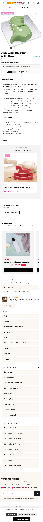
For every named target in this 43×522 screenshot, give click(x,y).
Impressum (8, 348)
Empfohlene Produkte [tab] (21, 150)
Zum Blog (7, 306)
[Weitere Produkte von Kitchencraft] (36, 56)
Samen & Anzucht (10, 410)
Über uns (7, 354)
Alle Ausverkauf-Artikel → (27, 226)
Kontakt (7, 321)
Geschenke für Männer (12, 466)
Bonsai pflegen (9, 399)
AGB (5, 337)
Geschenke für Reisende (13, 428)
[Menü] (4, 3)
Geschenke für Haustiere (13, 439)
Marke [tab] (4, 141)
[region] (21, 30)
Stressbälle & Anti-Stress (13, 383)
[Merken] (37, 13)
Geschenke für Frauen (12, 444)
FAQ (5, 316)
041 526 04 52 (9, 287)
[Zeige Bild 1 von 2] (11, 48)
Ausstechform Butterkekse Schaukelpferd (18, 187)
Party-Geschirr (9, 404)
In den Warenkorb (18, 270)
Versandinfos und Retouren (14, 327)
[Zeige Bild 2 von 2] (14, 48)
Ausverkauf (7, 223)
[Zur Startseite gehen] (16, 3)
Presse (6, 359)
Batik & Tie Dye (9, 393)
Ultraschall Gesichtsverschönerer (16, 262)
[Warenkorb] (38, 3)
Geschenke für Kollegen (13, 433)
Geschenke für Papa (11, 460)
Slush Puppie (9, 377)
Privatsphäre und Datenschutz (15, 343)
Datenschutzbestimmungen (22, 498)
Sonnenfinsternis (10, 415)
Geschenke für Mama (12, 449)
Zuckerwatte (8, 372)
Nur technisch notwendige (27, 514)
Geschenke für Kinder (12, 455)
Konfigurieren (12, 514)
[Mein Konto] (34, 3)
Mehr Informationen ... (29, 511)
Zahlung (7, 332)
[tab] (21, 79)
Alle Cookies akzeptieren (21, 519)
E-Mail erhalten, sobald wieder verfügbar (18, 66)
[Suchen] (29, 3)
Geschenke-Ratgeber (10, 423)
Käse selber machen (11, 388)
